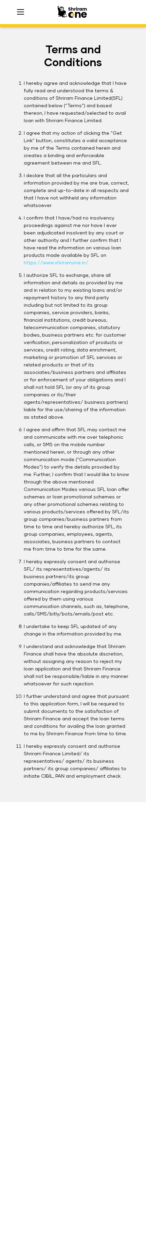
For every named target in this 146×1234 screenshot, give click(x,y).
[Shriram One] (73, 12)
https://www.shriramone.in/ (56, 263)
